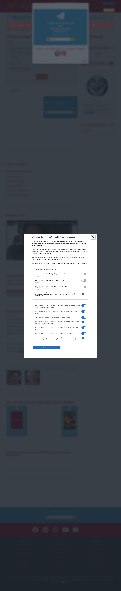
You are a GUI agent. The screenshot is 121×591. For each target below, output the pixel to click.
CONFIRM (46, 347)
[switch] (83, 274)
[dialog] (60, 296)
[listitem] (60, 270)
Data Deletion (50, 354)
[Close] (93, 237)
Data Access (60, 354)
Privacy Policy (71, 354)
